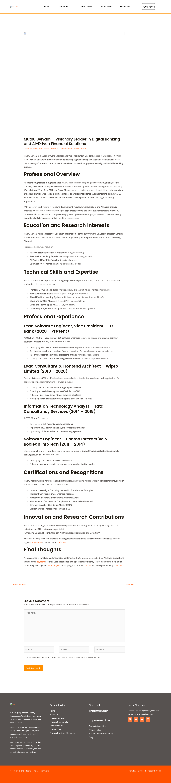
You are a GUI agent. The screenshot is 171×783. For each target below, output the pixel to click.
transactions (36, 542)
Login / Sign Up (148, 6)
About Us (63, 6)
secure (88, 565)
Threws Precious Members (55, 148)
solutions (118, 565)
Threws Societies (57, 718)
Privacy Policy (95, 730)
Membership (107, 6)
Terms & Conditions (98, 726)
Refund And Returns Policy (101, 733)
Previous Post (18, 584)
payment (41, 561)
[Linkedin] (148, 719)
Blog (91, 737)
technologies (54, 565)
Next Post (132, 584)
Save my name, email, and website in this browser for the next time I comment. (64, 657)
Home (46, 6)
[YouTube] (142, 719)
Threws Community (59, 722)
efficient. (62, 542)
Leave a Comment (32, 148)
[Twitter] (136, 719)
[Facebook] (130, 719)
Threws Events (56, 725)
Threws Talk (55, 729)
